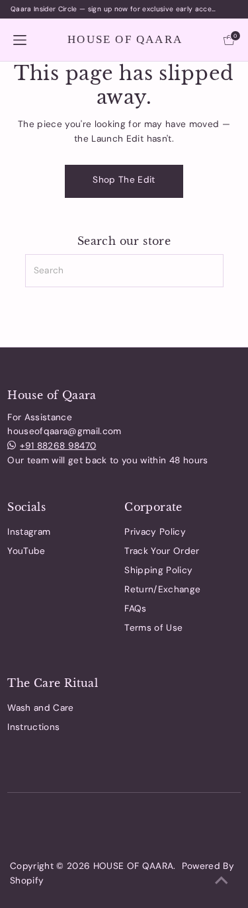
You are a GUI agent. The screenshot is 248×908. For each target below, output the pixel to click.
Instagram (28, 531)
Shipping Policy (158, 570)
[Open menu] (19, 39)
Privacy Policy (155, 531)
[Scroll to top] (221, 881)
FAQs (135, 608)
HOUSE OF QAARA (125, 39)
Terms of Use (153, 627)
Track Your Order (161, 551)
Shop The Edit (124, 179)
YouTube (26, 551)
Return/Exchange (162, 589)
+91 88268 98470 (58, 445)
